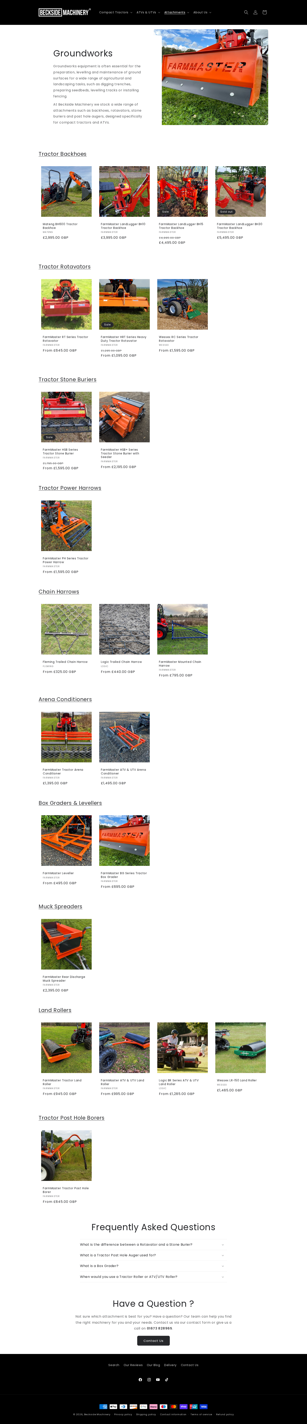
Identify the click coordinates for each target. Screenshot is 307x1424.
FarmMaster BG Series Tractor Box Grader (124, 875)
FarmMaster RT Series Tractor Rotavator (65, 339)
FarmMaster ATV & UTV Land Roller (122, 1082)
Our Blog (153, 1365)
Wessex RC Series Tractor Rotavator (178, 339)
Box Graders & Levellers (70, 803)
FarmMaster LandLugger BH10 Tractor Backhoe (123, 226)
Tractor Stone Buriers (67, 379)
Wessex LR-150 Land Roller (237, 1080)
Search (113, 1365)
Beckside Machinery (97, 1414)
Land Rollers (55, 1010)
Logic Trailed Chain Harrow (121, 662)
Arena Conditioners (65, 699)
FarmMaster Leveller (58, 873)
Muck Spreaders (60, 906)
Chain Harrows (59, 591)
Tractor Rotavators (65, 266)
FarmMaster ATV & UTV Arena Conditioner (123, 771)
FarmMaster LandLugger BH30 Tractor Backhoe (239, 226)
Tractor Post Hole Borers (72, 1118)
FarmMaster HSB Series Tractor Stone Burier (60, 451)
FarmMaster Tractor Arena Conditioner (63, 771)
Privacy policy (123, 1414)
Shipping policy (146, 1414)
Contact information (173, 1414)
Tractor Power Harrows (70, 488)
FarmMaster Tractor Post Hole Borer (66, 1190)
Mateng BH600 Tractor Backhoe (60, 226)
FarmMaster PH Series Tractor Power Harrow (66, 560)
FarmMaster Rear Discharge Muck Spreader (64, 979)
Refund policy (225, 1414)
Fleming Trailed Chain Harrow (65, 662)
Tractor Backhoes (63, 154)
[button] (115, 12)
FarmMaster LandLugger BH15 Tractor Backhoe (181, 226)
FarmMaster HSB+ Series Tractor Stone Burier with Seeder (120, 453)
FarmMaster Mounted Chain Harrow (180, 663)
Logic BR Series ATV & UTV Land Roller (179, 1082)
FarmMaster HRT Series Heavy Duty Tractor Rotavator (124, 339)
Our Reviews (133, 1365)
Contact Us (153, 1341)
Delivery (170, 1365)
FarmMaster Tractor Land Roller (62, 1082)
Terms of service (201, 1414)
